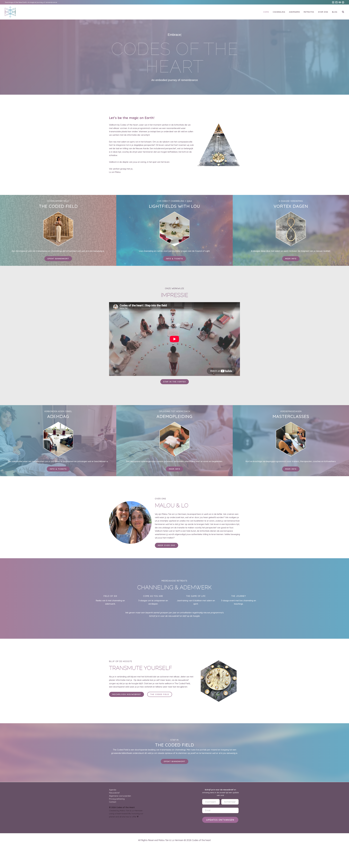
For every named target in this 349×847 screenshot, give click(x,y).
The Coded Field (159, 694)
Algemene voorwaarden (120, 796)
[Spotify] (343, 2)
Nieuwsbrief (114, 793)
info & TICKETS (174, 258)
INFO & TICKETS (58, 469)
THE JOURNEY (238, 596)
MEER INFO (291, 258)
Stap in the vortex (174, 382)
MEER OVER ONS (166, 545)
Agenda (112, 790)
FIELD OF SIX (110, 596)
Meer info (174, 469)
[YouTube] (340, 2)
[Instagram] (333, 2)
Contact (112, 802)
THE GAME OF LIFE (196, 596)
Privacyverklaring (117, 799)
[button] (343, 12)
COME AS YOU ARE (153, 596)
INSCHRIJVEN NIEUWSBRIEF (126, 694)
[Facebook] (336, 2)
